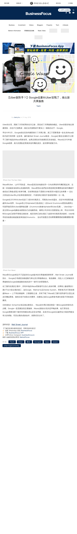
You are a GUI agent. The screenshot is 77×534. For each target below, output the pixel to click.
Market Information (14, 30)
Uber (20, 342)
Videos (31, 25)
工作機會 (70, 3)
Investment (21, 25)
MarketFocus (24, 337)
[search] (73, 10)
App (47, 342)
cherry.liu (17, 117)
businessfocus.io (28, 335)
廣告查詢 (58, 3)
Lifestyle (65, 25)
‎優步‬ (28, 342)
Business (12, 25)
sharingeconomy (11, 346)
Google (37, 342)
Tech (57, 25)
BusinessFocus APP (16, 333)
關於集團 (6, 3)
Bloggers (40, 25)
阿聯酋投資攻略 (29, 30)
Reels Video (42, 30)
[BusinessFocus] (38, 13)
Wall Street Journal (20, 324)
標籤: (5, 342)
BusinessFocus (26, 330)
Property (49, 25)
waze (55, 342)
